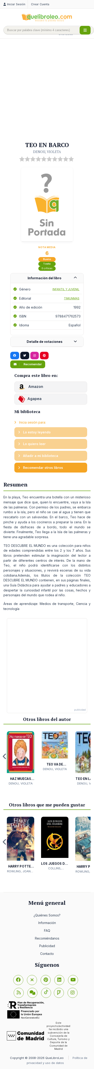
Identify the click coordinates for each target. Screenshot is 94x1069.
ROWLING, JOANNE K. (20, 871)
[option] (20, 758)
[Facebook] (18, 980)
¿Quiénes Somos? (47, 915)
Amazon (35, 386)
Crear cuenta (40, 4)
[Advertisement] (47, 90)
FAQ (47, 930)
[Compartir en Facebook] (14, 356)
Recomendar (32, 364)
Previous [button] (4, 756)
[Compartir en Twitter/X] (24, 356)
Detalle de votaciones (45, 342)
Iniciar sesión (16, 4)
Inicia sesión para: (32, 422)
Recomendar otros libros (42, 468)
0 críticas (47, 268)
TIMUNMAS (71, 298)
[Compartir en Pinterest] (44, 356)
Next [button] (89, 756)
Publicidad (47, 946)
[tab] (47, 278)
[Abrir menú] (85, 30)
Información (47, 923)
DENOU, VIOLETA (47, 151)
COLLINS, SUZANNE (55, 868)
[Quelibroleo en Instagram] (34, 356)
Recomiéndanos (47, 938)
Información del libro (44, 278)
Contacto (47, 954)
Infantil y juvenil (65, 289)
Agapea (34, 398)
